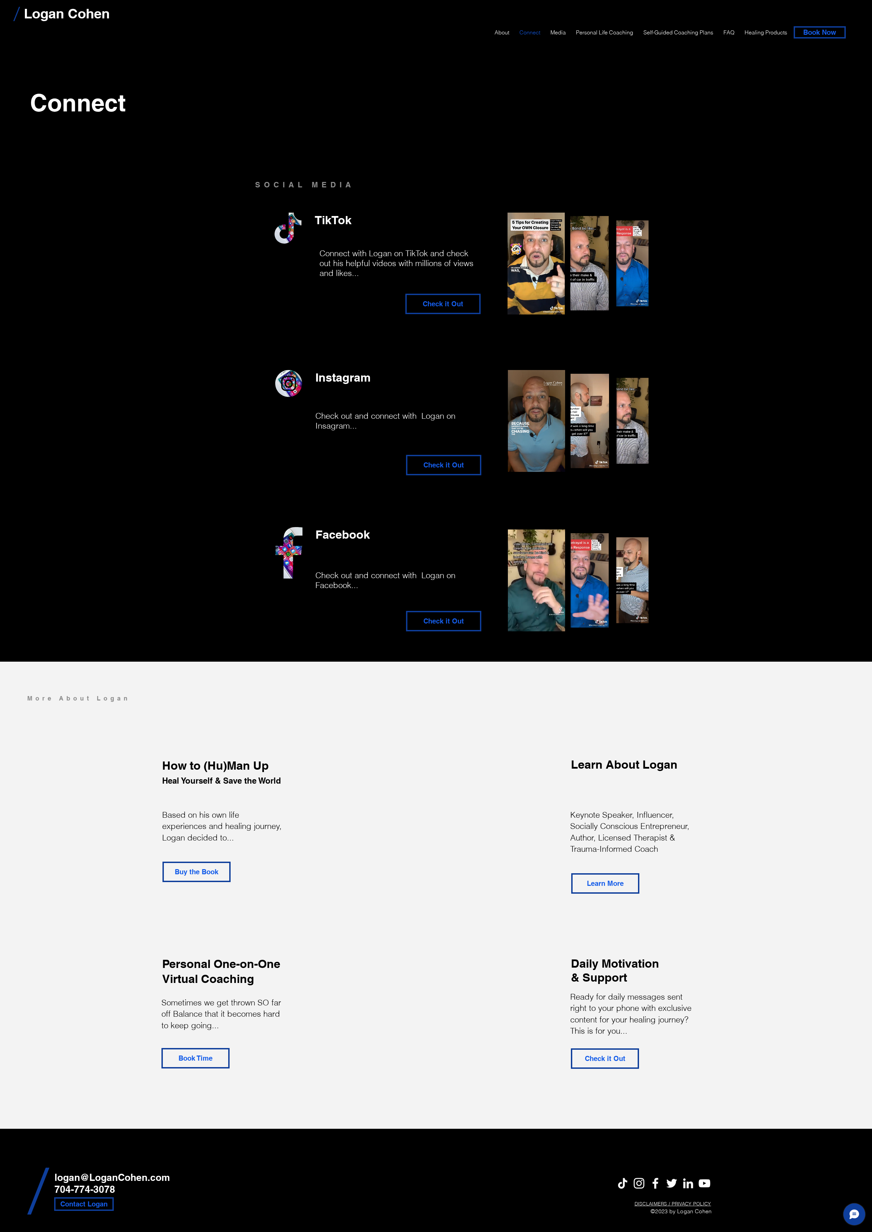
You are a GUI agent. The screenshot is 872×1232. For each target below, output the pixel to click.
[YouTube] (704, 1183)
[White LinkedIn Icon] (688, 1183)
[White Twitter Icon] (672, 1183)
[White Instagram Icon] (639, 1183)
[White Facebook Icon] (655, 1183)
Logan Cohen (67, 13)
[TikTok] (623, 1183)
